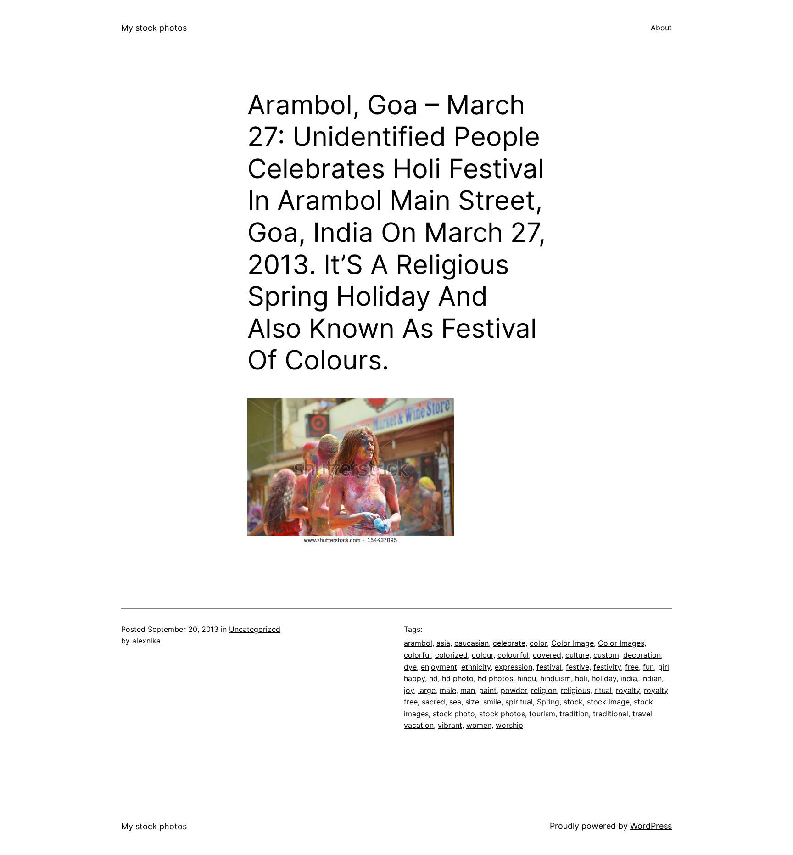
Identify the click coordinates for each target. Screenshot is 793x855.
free (632, 666)
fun (648, 666)
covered (547, 654)
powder (514, 690)
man (467, 690)
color (538, 643)
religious (575, 690)
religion (544, 690)
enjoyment (439, 666)
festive (577, 666)
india (628, 678)
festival (549, 666)
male (448, 690)
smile (492, 701)
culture (577, 654)
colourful (513, 654)
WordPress (651, 826)
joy (409, 690)
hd (433, 678)
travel (642, 713)
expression (513, 666)
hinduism (555, 678)
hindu (526, 678)
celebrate (509, 643)
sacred (433, 701)
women (478, 725)
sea (455, 701)
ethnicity (476, 666)
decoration (642, 654)
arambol (418, 643)
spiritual (519, 701)
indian (651, 678)
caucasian (471, 643)
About (661, 27)
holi (581, 678)
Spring (548, 701)
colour (482, 654)
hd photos (495, 678)
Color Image (572, 643)
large (427, 690)
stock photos (502, 713)
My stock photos (154, 28)
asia (443, 643)
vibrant (450, 725)
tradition (574, 713)
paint (488, 690)
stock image (608, 701)
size (472, 701)
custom (606, 654)
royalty (628, 690)
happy (414, 678)
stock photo (454, 713)
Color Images (621, 643)
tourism (542, 713)
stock (573, 701)
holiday (604, 678)
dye (410, 666)
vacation (419, 725)
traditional (610, 713)
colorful (417, 654)
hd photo (458, 678)
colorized (451, 654)
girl (663, 666)
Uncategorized (254, 629)
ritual (603, 690)
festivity (607, 666)
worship (509, 725)
